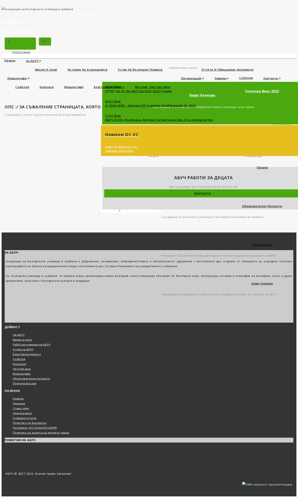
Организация (191, 78)
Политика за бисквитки (30, 423)
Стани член (87, 13)
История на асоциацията (87, 69)
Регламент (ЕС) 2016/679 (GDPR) (35, 428)
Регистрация (21, 52)
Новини (220, 78)
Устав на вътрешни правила (140, 69)
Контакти (271, 78)
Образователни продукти (31, 378)
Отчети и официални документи (227, 69)
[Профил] (9, 41)
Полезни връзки (24, 383)
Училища (13, 22)
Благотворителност (27, 354)
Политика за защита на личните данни (41, 432)
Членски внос (22, 413)
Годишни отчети (24, 418)
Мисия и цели (46, 69)
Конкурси (47, 87)
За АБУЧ (32, 61)
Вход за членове (16, 31)
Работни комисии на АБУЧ (31, 344)
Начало (10, 60)
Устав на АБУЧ (23, 349)
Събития (22, 87)
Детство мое (22, 369)
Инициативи (17, 78)
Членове (19, 403)
